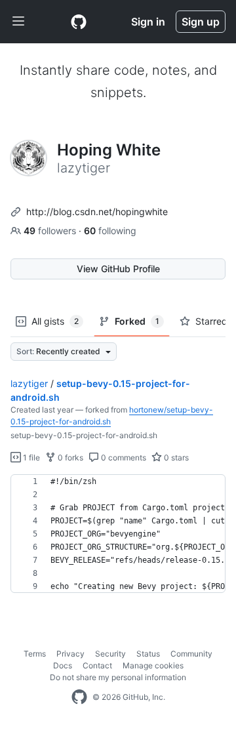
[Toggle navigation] (18, 21)
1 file (30, 457)
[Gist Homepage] (79, 22)
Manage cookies (153, 665)
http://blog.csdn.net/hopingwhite (97, 211)
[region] (118, 534)
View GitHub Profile (118, 268)
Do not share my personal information (118, 677)
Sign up (201, 21)
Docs (62, 665)
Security (110, 654)
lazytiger (29, 383)
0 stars (175, 457)
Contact (97, 665)
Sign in (148, 21)
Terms (35, 654)
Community (191, 654)
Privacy (70, 654)
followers (51, 230)
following (110, 230)
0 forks (69, 457)
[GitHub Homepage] (79, 697)
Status (148, 654)
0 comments (122, 457)
